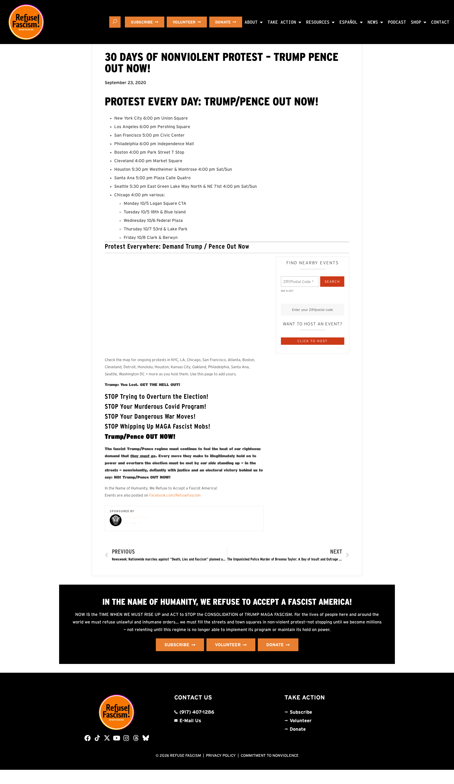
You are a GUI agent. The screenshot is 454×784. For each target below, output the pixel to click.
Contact (440, 22)
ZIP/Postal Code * (297, 278)
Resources (317, 22)
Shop (416, 22)
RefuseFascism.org (136, 517)
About (251, 22)
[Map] (184, 304)
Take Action (281, 22)
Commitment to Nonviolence (270, 755)
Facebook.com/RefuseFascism (175, 495)
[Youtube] (117, 738)
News (372, 22)
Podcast (397, 22)
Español (348, 22)
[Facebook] (87, 738)
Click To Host (312, 341)
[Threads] (136, 738)
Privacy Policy (221, 755)
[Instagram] (126, 738)
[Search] (115, 22)
